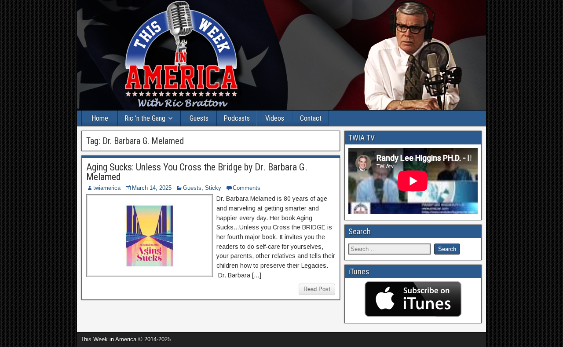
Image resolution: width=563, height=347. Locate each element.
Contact (311, 118)
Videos (274, 118)
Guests (199, 118)
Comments (246, 188)
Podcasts (236, 118)
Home (99, 118)
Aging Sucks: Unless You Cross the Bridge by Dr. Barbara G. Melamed (196, 172)
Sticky (213, 188)
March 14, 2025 (152, 188)
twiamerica (107, 188)
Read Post (316, 289)
